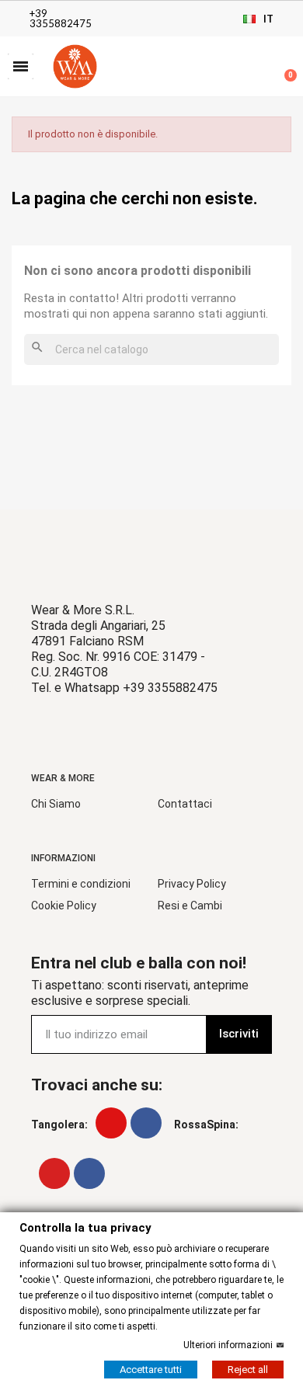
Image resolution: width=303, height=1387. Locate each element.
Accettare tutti (151, 1369)
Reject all (248, 1369)
